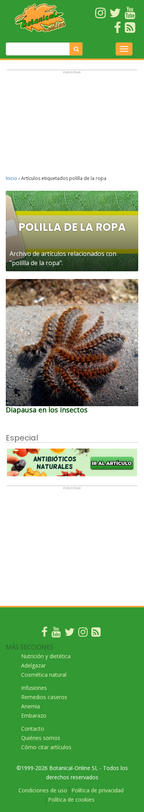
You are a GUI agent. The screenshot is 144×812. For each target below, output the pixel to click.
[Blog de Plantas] (96, 633)
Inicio (11, 178)
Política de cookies (71, 799)
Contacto (32, 728)
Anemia (30, 706)
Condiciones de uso (42, 790)
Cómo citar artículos (46, 747)
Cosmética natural (43, 674)
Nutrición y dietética (46, 656)
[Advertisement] (72, 126)
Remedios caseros (44, 697)
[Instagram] (83, 633)
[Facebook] (44, 633)
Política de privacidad (97, 790)
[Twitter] (69, 633)
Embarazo (33, 715)
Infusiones (34, 687)
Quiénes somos (40, 737)
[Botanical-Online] (40, 17)
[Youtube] (56, 633)
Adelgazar (33, 665)
